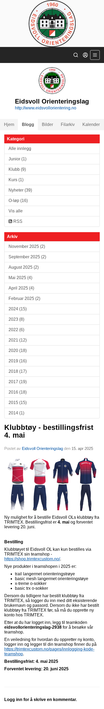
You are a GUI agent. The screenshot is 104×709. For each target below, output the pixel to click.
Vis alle (16, 211)
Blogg (28, 124)
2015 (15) (18, 402)
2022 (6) (16, 329)
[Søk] (76, 55)
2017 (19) (18, 381)
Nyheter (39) (20, 190)
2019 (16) (18, 361)
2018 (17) (18, 371)
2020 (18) (18, 350)
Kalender (91, 124)
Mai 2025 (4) (20, 277)
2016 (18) (18, 392)
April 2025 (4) (21, 288)
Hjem (9, 124)
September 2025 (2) (27, 257)
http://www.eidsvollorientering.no (45, 108)
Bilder (47, 124)
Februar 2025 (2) (24, 298)
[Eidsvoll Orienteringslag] (52, 23)
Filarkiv (68, 124)
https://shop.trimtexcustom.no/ (32, 559)
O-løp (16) (18, 200)
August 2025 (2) (24, 267)
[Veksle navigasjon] (95, 55)
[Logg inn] (85, 55)
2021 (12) (18, 340)
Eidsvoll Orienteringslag (42, 448)
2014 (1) (16, 413)
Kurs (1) (16, 179)
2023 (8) (16, 319)
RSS (17, 221)
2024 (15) (18, 309)
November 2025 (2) (27, 246)
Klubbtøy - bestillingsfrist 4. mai (48, 431)
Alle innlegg (20, 148)
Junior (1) (17, 159)
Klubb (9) (17, 169)
